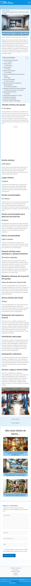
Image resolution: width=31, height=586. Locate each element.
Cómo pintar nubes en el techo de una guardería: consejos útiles (15, 474)
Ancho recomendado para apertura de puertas (14, 75)
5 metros (8, 69)
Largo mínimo (7, 67)
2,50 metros (9, 65)
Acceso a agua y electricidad (12, 100)
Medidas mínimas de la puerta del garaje (15, 88)
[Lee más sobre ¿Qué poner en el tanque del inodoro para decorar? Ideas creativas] (15, 486)
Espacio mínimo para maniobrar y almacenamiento (12, 83)
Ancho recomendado (9, 70)
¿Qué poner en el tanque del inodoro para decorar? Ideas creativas (15, 494)
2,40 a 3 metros (10, 81)
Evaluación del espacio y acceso (13, 95)
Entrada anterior (15, 419)
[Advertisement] (15, 143)
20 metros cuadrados (11, 86)
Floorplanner (19, 582)
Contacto (15, 574)
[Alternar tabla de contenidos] (26, 58)
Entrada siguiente (15, 423)
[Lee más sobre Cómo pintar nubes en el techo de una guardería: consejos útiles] (15, 465)
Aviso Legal (15, 569)
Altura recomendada (9, 79)
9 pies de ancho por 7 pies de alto (14, 90)
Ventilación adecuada (10, 97)
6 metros (8, 77)
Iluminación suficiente (10, 99)
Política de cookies (15, 571)
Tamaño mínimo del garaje (10, 60)
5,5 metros (9, 72)
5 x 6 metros (9, 62)
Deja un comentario (6, 37)
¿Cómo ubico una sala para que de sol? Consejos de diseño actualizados (15, 453)
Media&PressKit (15, 581)
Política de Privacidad (15, 568)
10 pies (8, 93)
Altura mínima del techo (10, 92)
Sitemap (16, 573)
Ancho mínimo (7, 63)
